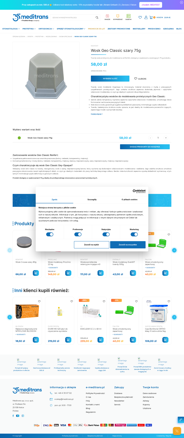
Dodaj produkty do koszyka (145, 147)
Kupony (146, 404)
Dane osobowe (149, 393)
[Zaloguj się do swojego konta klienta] (146, 18)
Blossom (19, 326)
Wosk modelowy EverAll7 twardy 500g (124, 263)
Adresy (146, 401)
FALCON (148, 259)
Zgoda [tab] (54, 199)
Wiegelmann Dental (154, 326)
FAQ (88, 401)
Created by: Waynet (164, 436)
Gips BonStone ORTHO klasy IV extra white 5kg (155, 330)
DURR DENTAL (53, 326)
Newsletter (119, 401)
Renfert (94, 46)
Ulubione (147, 408)
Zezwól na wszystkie (128, 245)
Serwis (117, 404)
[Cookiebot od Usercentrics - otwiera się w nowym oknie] (135, 191)
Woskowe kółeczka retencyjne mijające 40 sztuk (90, 264)
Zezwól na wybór (91, 245)
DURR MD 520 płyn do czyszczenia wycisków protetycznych (58, 331)
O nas (88, 397)
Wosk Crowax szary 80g (26, 262)
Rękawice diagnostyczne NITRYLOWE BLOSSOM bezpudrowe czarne (26, 331)
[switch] (77, 234)
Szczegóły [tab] (92, 199)
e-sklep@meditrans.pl (64, 399)
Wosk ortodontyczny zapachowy (154, 263)
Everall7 (116, 259)
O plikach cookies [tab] (129, 199)
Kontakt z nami (93, 404)
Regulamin (91, 412)
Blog (88, 408)
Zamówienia (148, 397)
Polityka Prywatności (95, 393)
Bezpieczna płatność (123, 397)
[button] (174, 250)
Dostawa (118, 393)
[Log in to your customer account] (140, 18)
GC (81, 326)
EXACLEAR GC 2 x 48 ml (90, 329)
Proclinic (52, 259)
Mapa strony (117, 436)
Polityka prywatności (70, 436)
